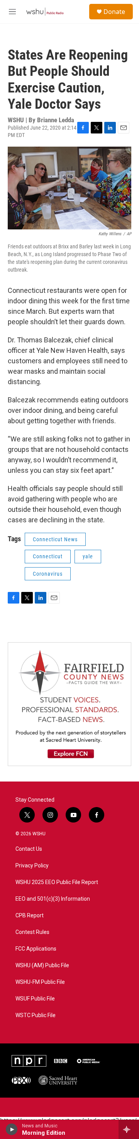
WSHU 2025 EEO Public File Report (56, 882)
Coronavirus (48, 574)
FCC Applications (35, 949)
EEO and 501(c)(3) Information (52, 899)
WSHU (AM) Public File (42, 965)
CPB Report (29, 915)
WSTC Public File (35, 1015)
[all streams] (129, 1129)
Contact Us (28, 849)
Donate (114, 11)
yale (88, 556)
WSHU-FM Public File (40, 982)
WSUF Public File (35, 999)
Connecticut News (55, 539)
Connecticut (48, 556)
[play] (12, 1129)
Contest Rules (32, 932)
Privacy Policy (32, 866)
